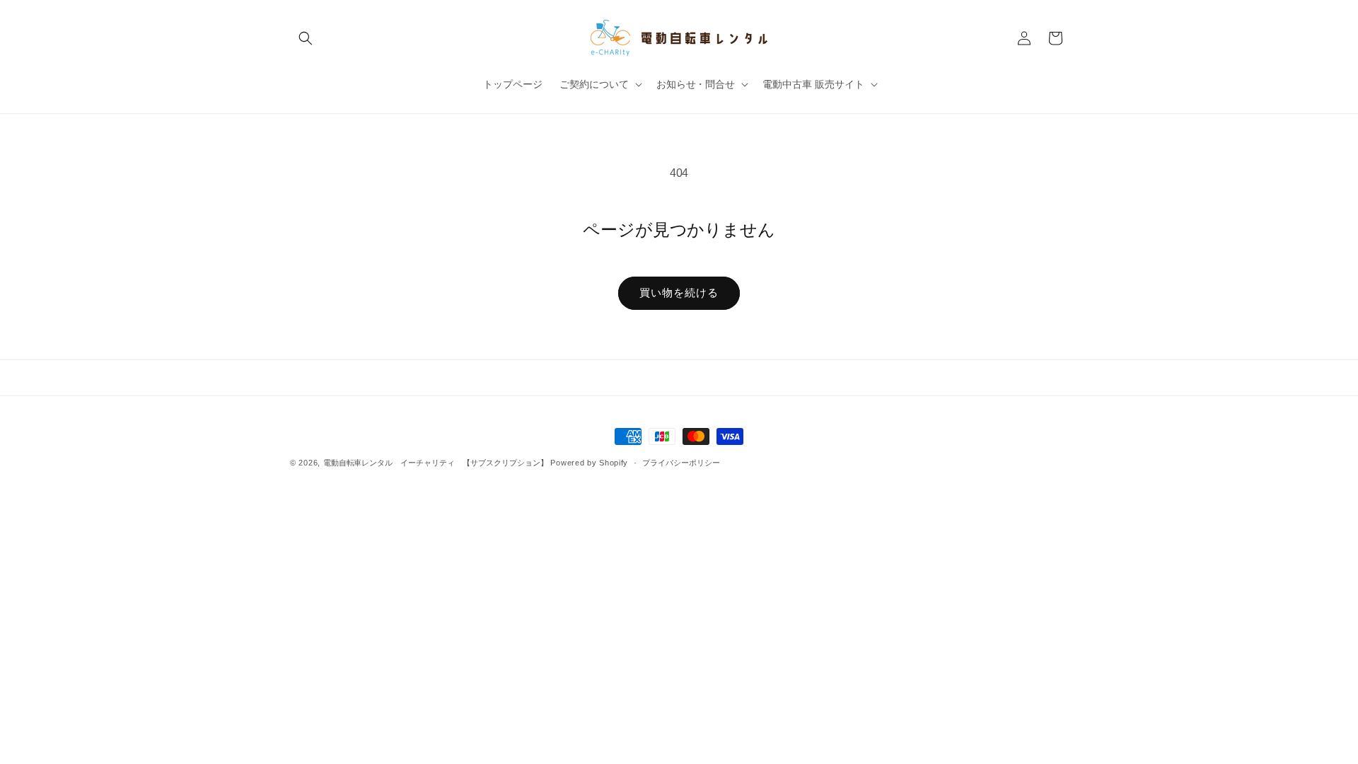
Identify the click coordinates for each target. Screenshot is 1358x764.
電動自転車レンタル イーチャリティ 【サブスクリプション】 (435, 462)
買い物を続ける (679, 292)
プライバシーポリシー (681, 462)
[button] (305, 38)
